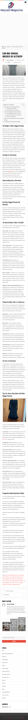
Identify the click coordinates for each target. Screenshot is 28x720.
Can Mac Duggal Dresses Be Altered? (12, 111)
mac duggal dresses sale (8, 579)
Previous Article (9, 591)
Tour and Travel (5, 695)
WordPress (23, 717)
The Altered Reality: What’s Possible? (13, 113)
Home (4, 46)
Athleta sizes (10, 171)
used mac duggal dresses (12, 580)
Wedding (4, 698)
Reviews (3, 683)
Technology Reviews (6, 692)
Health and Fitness (5, 671)
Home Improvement (6, 674)
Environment (4, 662)
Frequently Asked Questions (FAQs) (12, 121)
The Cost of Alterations (11, 116)
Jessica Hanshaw (10, 60)
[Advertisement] (14, 29)
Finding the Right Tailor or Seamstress (14, 115)
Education (4, 656)
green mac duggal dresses (11, 575)
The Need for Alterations (11, 108)
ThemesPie (9, 717)
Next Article (6, 594)
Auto (3, 650)
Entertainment (5, 659)
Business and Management (7, 653)
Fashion (8, 46)
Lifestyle (3, 680)
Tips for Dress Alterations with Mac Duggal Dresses (14, 119)
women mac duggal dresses (13, 584)
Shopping (4, 686)
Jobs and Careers (5, 677)
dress (3, 439)
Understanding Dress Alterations (12, 110)
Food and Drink (5, 668)
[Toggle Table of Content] (22, 105)
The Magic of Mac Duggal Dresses (11, 107)
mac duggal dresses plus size (16, 577)
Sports (3, 689)
